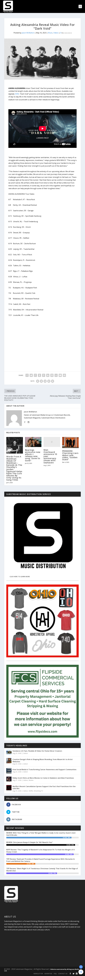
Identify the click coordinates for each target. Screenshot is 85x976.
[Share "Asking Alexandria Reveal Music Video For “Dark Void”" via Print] (64, 375)
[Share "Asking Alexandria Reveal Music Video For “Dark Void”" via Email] (60, 375)
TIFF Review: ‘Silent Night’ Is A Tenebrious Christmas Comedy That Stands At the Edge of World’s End (42, 869)
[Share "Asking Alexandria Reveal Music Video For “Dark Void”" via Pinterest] (44, 375)
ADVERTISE (48, 974)
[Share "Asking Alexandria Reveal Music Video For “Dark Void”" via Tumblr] (39, 375)
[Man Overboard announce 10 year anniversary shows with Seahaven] (52, 442)
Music (50, 33)
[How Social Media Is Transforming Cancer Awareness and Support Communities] (9, 770)
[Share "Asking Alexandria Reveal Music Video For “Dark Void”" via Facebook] (27, 375)
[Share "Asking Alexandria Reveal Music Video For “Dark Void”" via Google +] (35, 375)
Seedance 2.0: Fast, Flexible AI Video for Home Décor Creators (37, 751)
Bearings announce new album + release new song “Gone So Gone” (32, 455)
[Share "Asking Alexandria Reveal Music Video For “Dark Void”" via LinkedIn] (48, 375)
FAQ (55, 974)
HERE (17, 94)
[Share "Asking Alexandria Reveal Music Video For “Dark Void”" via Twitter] (31, 375)
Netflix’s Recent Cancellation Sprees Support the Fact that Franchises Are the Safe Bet (44, 787)
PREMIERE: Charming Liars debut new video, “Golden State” (70, 455)
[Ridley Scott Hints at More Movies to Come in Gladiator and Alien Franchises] (9, 779)
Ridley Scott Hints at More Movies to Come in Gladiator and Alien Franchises (43, 778)
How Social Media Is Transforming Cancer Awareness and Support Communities (44, 769)
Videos (56, 33)
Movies (31, 780)
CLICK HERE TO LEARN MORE (20, 577)
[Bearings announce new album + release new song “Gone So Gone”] (33, 442)
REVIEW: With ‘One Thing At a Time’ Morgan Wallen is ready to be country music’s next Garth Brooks (41, 834)
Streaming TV (38, 791)
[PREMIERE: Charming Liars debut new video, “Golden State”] (70, 442)
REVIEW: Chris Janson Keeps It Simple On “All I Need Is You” (29, 842)
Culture (25, 753)
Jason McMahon (28, 33)
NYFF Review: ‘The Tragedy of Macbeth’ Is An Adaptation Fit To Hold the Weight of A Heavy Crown (40, 850)
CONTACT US (62, 974)
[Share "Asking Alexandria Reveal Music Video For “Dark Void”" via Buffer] (52, 375)
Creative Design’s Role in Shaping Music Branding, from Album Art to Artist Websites (43, 760)
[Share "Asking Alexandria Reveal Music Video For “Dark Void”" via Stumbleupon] (56, 375)
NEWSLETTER (38, 974)
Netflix (31, 791)
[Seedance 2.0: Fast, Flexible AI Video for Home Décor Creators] (9, 752)
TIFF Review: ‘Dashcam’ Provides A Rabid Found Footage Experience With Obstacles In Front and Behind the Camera (40, 860)
